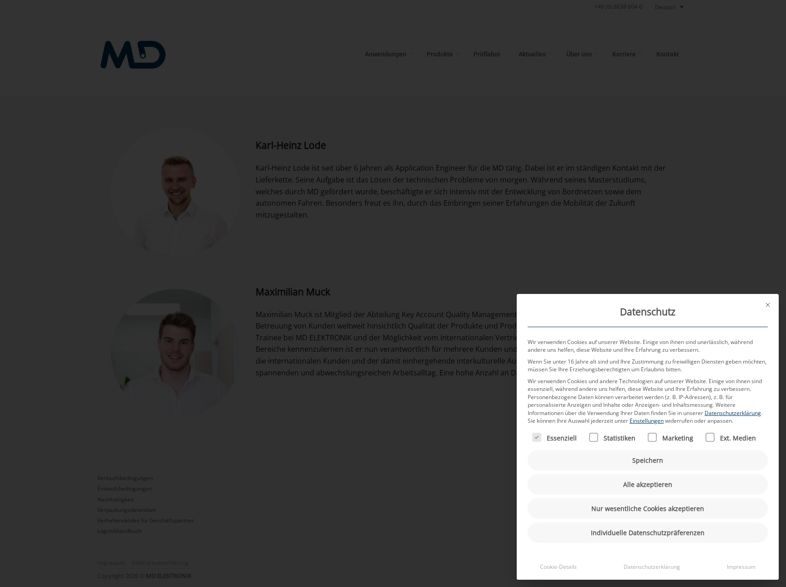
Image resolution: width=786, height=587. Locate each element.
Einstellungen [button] (647, 421)
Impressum (741, 567)
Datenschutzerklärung (733, 413)
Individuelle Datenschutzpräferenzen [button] (648, 532)
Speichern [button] (647, 460)
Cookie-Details (558, 567)
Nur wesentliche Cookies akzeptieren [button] (647, 508)
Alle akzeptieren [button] (647, 484)
